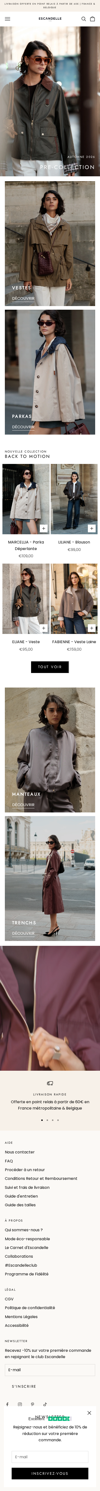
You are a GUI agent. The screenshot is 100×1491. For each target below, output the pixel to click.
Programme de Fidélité (27, 1274)
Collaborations (19, 1256)
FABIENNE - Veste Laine (74, 642)
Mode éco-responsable (27, 1239)
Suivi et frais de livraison (27, 1187)
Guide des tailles (20, 1205)
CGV (9, 1299)
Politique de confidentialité (30, 1308)
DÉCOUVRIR (23, 298)
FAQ (9, 1161)
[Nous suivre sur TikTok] (45, 1404)
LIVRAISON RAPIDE (50, 1094)
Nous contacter (20, 1152)
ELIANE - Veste (26, 642)
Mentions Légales (21, 1317)
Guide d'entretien (21, 1196)
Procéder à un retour (25, 1170)
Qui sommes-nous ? (24, 1230)
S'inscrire (24, 1386)
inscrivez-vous (50, 1473)
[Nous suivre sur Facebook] (7, 1404)
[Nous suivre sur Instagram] (19, 1404)
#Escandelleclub (21, 1265)
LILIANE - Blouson (74, 542)
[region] (50, 1096)
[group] (50, 101)
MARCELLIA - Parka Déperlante (26, 545)
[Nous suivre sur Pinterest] (32, 1404)
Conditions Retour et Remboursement (41, 1178)
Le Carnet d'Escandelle (26, 1247)
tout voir (50, 667)
